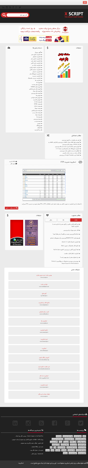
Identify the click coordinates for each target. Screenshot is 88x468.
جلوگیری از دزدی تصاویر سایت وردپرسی (70, 150)
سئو (51, 447)
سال (51, 220)
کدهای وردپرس (61, 447)
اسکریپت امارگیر (37, 56)
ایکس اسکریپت (69, 463)
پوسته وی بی (37, 121)
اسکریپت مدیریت (36, 76)
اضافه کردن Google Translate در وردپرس (69, 155)
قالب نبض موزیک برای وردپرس (71, 230)
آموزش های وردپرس (72, 447)
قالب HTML (73, 441)
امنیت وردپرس (55, 444)
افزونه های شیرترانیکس (35, 89)
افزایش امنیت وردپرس (57, 439)
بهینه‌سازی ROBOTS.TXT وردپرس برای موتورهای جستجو (64, 238)
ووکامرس (64, 450)
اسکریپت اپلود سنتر (36, 54)
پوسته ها (39, 117)
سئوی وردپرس (77, 436)
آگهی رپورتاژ (38, 52)
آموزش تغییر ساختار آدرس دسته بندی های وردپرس (67, 146)
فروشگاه (38, 125)
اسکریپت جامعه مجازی (35, 67)
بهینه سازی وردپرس (67, 436)
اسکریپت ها (38, 80)
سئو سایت (58, 436)
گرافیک (39, 127)
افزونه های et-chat (36, 84)
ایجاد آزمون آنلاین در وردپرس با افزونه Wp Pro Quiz (66, 249)
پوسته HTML (37, 104)
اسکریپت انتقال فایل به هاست (71, 253)
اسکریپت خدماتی (36, 71)
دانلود (84, 436)
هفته (76, 220)
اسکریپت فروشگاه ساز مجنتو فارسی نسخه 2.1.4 (68, 148)
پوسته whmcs (37, 106)
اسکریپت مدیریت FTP (68, 162)
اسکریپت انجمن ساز (36, 58)
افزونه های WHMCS (36, 86)
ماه (63, 220)
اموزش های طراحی (36, 97)
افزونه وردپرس (82, 453)
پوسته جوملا (38, 108)
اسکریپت (58, 450)
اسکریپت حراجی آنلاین (35, 69)
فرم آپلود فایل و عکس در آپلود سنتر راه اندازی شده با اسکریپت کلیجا (65, 225)
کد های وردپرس (65, 444)
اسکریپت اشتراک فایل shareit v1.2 (70, 241)
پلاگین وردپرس (53, 441)
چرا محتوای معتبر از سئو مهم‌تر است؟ (69, 257)
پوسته (60, 441)
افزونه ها (38, 82)
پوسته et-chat (37, 101)
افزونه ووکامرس (82, 441)
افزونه (52, 450)
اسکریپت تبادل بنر (36, 65)
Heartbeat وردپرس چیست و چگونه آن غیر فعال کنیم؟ (66, 234)
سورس (39, 123)
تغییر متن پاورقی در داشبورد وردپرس (71, 140)
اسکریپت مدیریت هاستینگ (34, 78)
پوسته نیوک (38, 114)
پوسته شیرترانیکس (36, 110)
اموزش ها (38, 95)
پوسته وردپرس (37, 119)
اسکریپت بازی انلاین (36, 63)
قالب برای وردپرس (69, 439)
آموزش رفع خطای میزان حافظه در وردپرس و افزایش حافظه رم (64, 142)
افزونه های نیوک (37, 91)
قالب (55, 447)
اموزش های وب (37, 99)
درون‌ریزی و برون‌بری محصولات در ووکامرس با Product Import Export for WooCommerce (65, 262)
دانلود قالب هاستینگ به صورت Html (70, 245)
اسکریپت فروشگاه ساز (35, 73)
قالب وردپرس (71, 450)
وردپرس (65, 453)
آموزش (47, 450)
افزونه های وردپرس (36, 93)
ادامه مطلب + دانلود (11, 208)
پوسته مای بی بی (36, 112)
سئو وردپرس (73, 444)
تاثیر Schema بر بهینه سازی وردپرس (71, 144)
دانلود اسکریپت (82, 444)
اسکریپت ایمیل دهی (36, 61)
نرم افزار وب (37, 129)
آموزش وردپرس (73, 453)
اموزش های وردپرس (81, 439)
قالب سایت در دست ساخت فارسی (71, 153)
